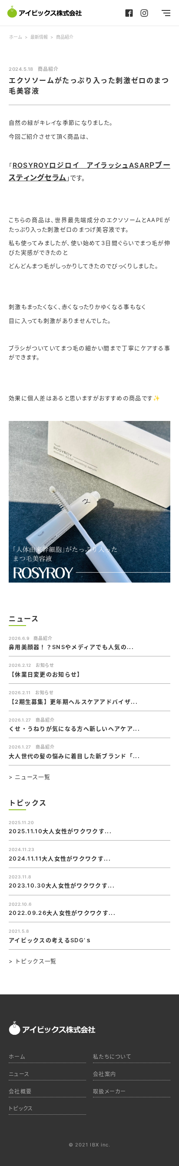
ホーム (17, 1056)
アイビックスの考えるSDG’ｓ (50, 940)
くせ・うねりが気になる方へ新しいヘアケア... (74, 728)
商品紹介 (48, 69)
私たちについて (112, 1056)
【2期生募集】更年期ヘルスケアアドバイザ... (73, 701)
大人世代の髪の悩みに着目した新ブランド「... (74, 755)
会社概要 (20, 1091)
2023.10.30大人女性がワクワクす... (62, 885)
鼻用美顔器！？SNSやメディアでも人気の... (71, 646)
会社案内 (104, 1074)
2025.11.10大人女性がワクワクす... (60, 831)
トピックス (21, 1108)
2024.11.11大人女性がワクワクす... (60, 858)
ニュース (19, 1074)
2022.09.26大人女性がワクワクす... (62, 912)
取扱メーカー (109, 1091)
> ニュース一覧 (29, 777)
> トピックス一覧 (32, 961)
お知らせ (45, 665)
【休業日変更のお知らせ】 (46, 674)
